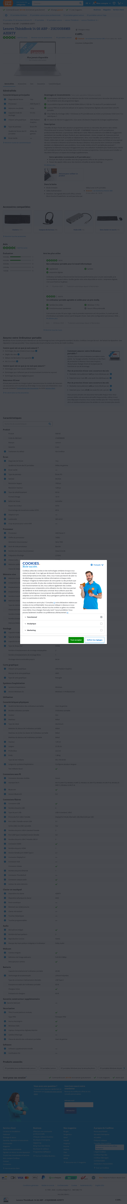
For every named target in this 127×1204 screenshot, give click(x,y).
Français (97, 565)
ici (54, 602)
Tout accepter (76, 640)
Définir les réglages (94, 640)
